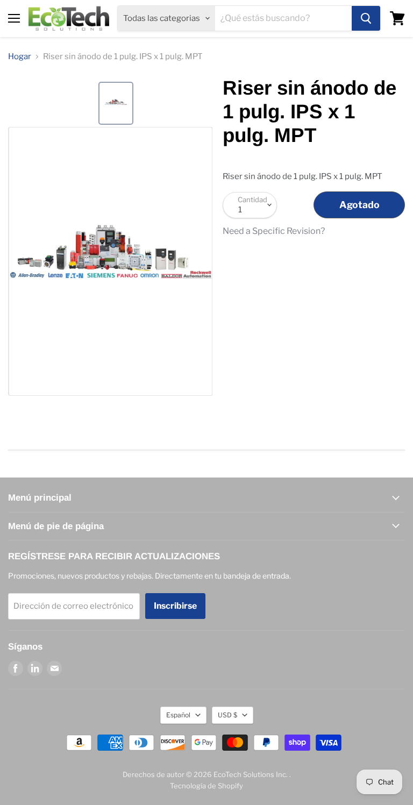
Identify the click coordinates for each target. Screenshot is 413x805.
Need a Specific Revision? (274, 231)
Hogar (19, 56)
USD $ (227, 715)
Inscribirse (175, 606)
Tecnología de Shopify (206, 785)
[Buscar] (366, 18)
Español (178, 715)
